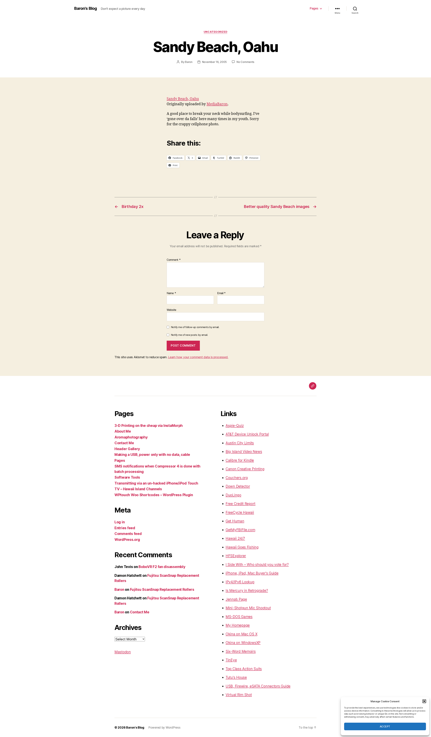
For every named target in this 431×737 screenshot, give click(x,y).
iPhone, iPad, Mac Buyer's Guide (252, 573)
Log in (119, 522)
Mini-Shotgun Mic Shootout (248, 608)
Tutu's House (236, 677)
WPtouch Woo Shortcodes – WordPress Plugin (153, 495)
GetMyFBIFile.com (240, 530)
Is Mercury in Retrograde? (247, 590)
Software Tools (127, 477)
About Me (122, 431)
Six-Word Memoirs (241, 651)
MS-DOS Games (239, 617)
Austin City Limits (240, 443)
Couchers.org (237, 478)
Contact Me (124, 443)
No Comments (245, 62)
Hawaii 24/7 (235, 538)
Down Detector (238, 486)
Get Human (235, 521)
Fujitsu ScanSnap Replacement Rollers (162, 589)
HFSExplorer (236, 556)
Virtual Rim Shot (239, 695)
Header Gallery (127, 449)
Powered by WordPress (164, 727)
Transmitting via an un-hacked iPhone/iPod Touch (156, 483)
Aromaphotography (131, 437)
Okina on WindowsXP (243, 643)
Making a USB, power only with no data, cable (152, 454)
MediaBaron (217, 104)
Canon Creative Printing (245, 469)
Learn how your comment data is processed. (198, 357)
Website (171, 309)
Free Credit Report (240, 504)
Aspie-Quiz (235, 425)
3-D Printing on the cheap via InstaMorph (148, 425)
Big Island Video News (244, 451)
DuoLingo (233, 495)
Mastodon (122, 652)
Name (171, 293)
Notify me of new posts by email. (189, 334)
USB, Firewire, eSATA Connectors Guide (258, 686)
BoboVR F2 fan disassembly (162, 567)
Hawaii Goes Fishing (242, 547)
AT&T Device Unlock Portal (247, 434)
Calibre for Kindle (240, 460)
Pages (314, 8)
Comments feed (128, 534)
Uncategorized (215, 31)
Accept (385, 726)
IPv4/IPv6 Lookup (240, 582)
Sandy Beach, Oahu (183, 99)
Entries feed (124, 528)
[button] (424, 701)
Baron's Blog (85, 8)
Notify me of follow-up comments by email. (195, 327)
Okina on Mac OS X (241, 634)
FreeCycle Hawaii (240, 512)
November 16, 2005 (214, 62)
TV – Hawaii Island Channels (138, 489)
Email (221, 293)
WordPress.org (127, 539)
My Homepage (238, 625)
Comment (174, 259)
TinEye (231, 660)
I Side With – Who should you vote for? (257, 564)
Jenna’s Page (236, 599)
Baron (188, 62)
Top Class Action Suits (244, 669)
